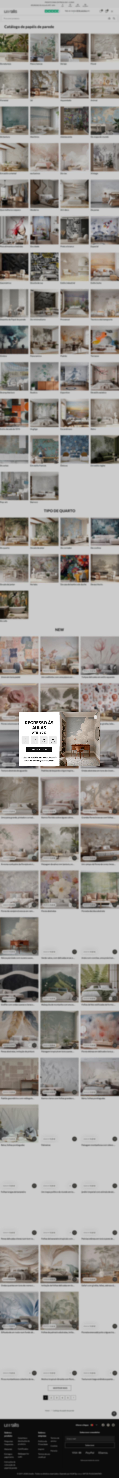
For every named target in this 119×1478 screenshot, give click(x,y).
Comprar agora (39, 749)
